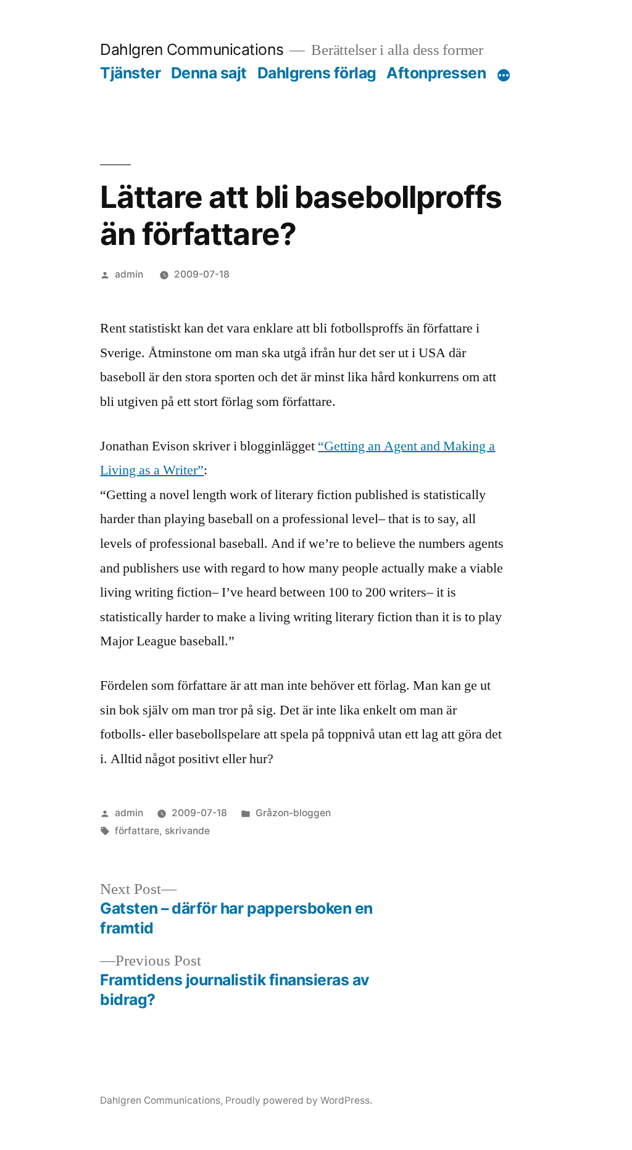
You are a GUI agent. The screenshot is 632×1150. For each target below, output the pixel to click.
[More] (503, 75)
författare (137, 831)
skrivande (187, 831)
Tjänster (130, 73)
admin (129, 274)
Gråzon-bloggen (293, 813)
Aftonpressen (436, 73)
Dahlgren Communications (191, 49)
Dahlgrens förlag (316, 73)
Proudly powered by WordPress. (298, 1100)
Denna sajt (209, 73)
